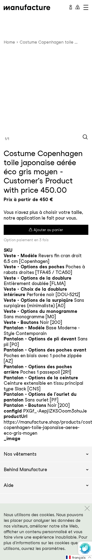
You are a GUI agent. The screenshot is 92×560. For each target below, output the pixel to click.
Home (9, 42)
